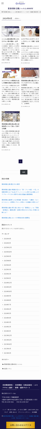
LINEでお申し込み (33, 409)
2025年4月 (7, 265)
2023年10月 (8, 344)
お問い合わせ (13, 412)
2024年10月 (8, 291)
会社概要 (34, 412)
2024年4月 (7, 318)
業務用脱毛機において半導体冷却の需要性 (16, 218)
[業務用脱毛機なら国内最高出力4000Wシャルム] (20, 3)
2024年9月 (7, 296)
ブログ (6, 412)
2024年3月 (7, 322)
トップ (4, 409)
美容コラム (8, 369)
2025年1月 (7, 278)
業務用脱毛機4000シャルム (13, 364)
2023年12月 (8, 335)
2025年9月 (7, 256)
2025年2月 (7, 274)
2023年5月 (7, 353)
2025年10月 (8, 252)
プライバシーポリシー (24, 412)
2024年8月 (7, 300)
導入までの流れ (12, 409)
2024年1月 (7, 331)
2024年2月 (7, 327)
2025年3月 (7, 269)
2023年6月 (7, 349)
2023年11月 (7, 340)
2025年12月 (8, 247)
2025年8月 (7, 261)
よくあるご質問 (22, 409)
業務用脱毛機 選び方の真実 (11, 184)
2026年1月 (7, 243)
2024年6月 (7, 309)
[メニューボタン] (2, 3)
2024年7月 (7, 305)
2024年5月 (7, 313)
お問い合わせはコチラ (19, 425)
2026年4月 (7, 239)
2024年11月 (7, 287)
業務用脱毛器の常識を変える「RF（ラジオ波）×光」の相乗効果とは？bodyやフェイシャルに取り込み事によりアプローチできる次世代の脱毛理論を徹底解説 (20, 191)
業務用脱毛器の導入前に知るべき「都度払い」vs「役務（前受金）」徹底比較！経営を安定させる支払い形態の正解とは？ (20, 210)
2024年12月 (8, 283)
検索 (23, 172)
